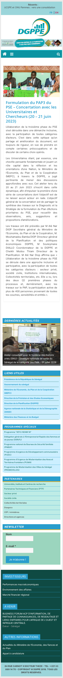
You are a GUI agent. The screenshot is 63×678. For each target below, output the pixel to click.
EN (56, 12)
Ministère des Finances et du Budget (21, 417)
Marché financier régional (16, 594)
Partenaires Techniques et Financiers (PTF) (24, 489)
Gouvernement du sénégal (16, 384)
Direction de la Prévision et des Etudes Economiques (29, 398)
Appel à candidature (13, 653)
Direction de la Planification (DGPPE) (21, 403)
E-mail (11, 546)
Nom (9, 534)
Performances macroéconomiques (21, 584)
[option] (32, 345)
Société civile (10, 498)
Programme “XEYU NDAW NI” (17, 432)
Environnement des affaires (17, 589)
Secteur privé (10, 493)
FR (51, 12)
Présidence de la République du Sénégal (23, 379)
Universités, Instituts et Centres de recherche (25, 484)
